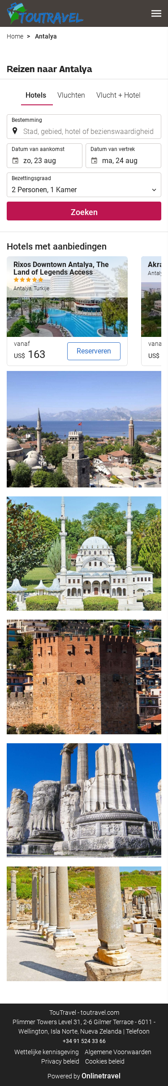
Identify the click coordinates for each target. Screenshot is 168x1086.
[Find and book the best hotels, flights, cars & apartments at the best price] (45, 13)
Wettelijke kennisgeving (46, 1052)
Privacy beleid (60, 1061)
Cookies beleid (105, 1061)
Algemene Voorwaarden (118, 1052)
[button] (156, 13)
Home (15, 36)
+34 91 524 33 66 (84, 1041)
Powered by (84, 1076)
